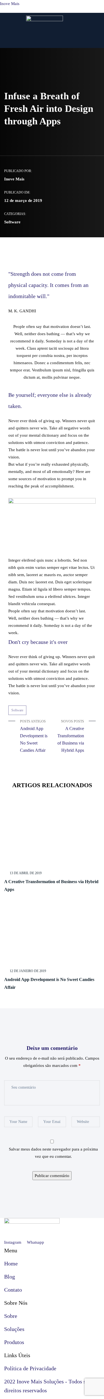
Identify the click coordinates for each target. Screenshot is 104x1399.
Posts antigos (33, 736)
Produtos (14, 1342)
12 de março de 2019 (23, 200)
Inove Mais (9, 3)
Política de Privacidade (30, 1368)
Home (11, 1263)
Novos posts (70, 736)
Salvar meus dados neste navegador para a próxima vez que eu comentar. (53, 1153)
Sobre (10, 1316)
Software (12, 222)
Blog (9, 1277)
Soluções (14, 1329)
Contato (13, 1290)
